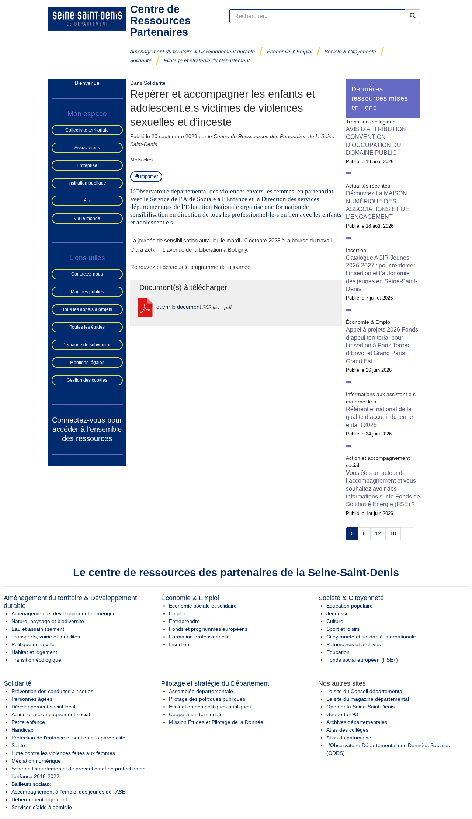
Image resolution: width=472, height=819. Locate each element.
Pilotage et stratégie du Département (206, 60)
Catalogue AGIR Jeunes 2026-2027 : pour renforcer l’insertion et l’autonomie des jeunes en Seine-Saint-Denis (381, 273)
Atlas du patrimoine (348, 738)
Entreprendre (184, 621)
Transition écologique (36, 660)
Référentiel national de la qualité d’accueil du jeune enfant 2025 (379, 417)
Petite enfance (28, 722)
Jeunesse (337, 613)
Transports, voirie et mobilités (45, 637)
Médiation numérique (36, 761)
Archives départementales (356, 722)
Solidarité (140, 60)
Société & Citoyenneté (350, 52)
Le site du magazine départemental (367, 699)
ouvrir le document (178, 307)
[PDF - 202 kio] (145, 307)
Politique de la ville (33, 644)
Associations (87, 147)
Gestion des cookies (87, 380)
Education (338, 652)
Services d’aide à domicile (41, 807)
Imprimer (148, 176)
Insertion (179, 644)
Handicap (22, 730)
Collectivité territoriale (87, 130)
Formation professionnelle (199, 637)
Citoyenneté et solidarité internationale (371, 637)
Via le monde (87, 218)
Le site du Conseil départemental (364, 691)
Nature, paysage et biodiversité (47, 621)
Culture (334, 621)
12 (378, 533)
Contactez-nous (87, 274)
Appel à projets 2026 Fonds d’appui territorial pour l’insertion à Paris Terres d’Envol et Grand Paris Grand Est (382, 345)
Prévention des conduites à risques (52, 691)
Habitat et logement (34, 652)
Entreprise (87, 165)
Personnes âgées (31, 699)
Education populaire (349, 606)
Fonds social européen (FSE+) (362, 660)
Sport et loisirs (343, 629)
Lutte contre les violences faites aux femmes (63, 753)
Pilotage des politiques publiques (207, 699)
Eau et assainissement (37, 629)
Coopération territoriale (196, 714)
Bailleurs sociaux (31, 784)
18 (393, 533)
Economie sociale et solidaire (203, 606)
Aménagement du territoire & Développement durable (192, 52)
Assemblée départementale (201, 691)
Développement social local (43, 707)
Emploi (177, 613)
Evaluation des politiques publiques (210, 707)
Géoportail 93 (342, 714)
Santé (18, 745)
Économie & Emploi (289, 52)
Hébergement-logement (39, 799)
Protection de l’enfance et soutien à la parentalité (68, 738)
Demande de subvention (87, 344)
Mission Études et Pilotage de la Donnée (216, 722)
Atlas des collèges (347, 730)
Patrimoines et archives (353, 644)
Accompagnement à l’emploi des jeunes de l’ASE (68, 792)
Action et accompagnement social (50, 714)
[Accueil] (87, 18)
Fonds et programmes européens (208, 629)
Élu (87, 200)
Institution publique (87, 183)
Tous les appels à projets (87, 309)
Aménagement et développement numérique (63, 613)
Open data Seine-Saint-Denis (360, 707)
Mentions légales (87, 362)
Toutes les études (87, 327)
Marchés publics (87, 291)
